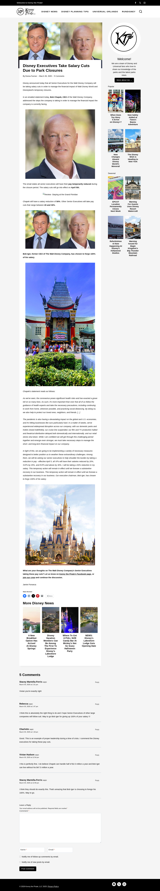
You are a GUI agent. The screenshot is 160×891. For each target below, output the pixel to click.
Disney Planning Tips (75, 12)
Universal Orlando (105, 12)
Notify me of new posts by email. (36, 862)
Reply (97, 682)
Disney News (49, 12)
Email (52, 850)
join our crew (29, 577)
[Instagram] (145, 3)
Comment (24, 811)
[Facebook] (135, 3)
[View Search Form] (140, 11)
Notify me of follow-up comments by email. (40, 857)
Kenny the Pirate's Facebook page (75, 574)
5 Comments (59, 76)
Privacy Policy (53, 886)
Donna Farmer (31, 76)
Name (23, 850)
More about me (123, 80)
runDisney (129, 12)
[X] (140, 3)
